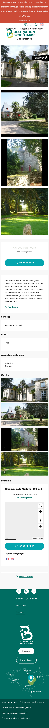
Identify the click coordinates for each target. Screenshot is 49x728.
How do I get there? (26, 598)
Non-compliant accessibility (15, 713)
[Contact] (26, 25)
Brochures (21, 605)
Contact (20, 612)
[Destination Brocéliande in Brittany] (18, 34)
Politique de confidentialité (32, 702)
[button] (36, 24)
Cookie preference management (17, 707)
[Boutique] (31, 25)
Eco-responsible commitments (16, 718)
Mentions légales (9, 702)
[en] (42, 24)
